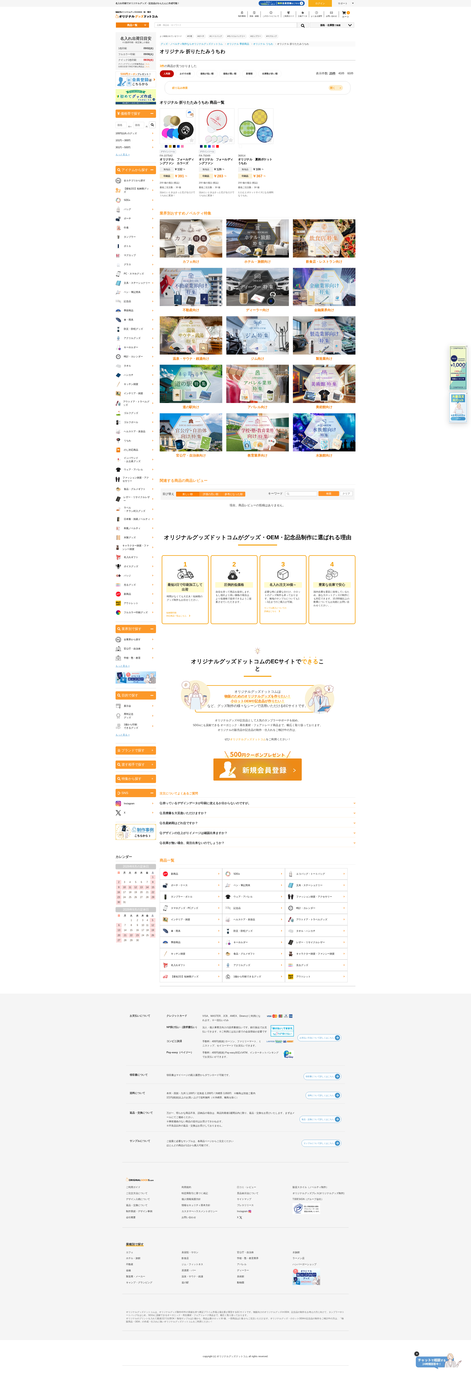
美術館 (240, 1276)
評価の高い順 (210, 494)
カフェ (129, 1252)
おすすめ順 (185, 73)
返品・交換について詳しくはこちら (318, 1119)
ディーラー (243, 1270)
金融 (128, 1270)
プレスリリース (245, 1205)
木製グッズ (130, 537)
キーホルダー (240, 942)
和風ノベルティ (132, 528)
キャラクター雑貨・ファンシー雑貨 (315, 953)
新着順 (249, 73)
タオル (127, 365)
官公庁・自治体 (132, 648)
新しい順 (188, 494)
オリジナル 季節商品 (238, 44)
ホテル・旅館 (133, 1258)
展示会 (127, 706)
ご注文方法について (137, 1193)
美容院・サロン (190, 1252)
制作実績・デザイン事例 (139, 1211)
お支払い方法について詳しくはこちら (317, 1038)
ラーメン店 (298, 1258)
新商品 (174, 873)
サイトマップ (244, 1199)
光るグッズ (302, 965)
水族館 (296, 1252)
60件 (350, 73)
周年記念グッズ (128, 716)
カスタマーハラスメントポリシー (199, 1211)
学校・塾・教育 (132, 657)
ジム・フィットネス (192, 1264)
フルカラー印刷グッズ (136, 612)
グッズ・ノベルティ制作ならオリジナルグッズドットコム (192, 44)
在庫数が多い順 (270, 73)
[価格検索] (152, 125)
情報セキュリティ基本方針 (196, 1205)
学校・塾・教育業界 (247, 1258)
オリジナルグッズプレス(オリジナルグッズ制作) (318, 1193)
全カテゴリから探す (134, 180)
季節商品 (175, 942)
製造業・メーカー (135, 1276)
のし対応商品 (131, 449)
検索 (328, 493)
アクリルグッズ (241, 965)
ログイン (320, 3)
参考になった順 (234, 494)
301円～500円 (123, 147)
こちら (147, 64)
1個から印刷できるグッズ (247, 976)
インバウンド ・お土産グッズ (132, 460)
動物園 (240, 1282)
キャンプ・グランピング (139, 1282)
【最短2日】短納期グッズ (185, 976)
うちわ (127, 440)
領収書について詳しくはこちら (320, 1076)
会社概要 (131, 1217)
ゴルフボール (131, 422)
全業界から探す (132, 639)
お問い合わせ (189, 1217)
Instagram (129, 803)
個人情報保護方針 (191, 1199)
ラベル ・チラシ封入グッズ (134, 509)
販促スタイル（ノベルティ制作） (310, 1187)
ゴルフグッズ (131, 413)
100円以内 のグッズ (126, 133)
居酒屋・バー (189, 1270)
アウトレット (303, 976)
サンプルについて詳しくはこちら (319, 1143)
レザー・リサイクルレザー (310, 942)
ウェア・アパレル (243, 896)
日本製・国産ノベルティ (137, 519)
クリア (346, 493)
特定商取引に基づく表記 (195, 1193)
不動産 (129, 1264)
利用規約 (186, 1187)
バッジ (127, 575)
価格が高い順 (229, 73)
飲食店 (185, 1258)
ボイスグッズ (131, 566)
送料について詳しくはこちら (321, 1095)
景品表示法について (247, 1193)
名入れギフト (178, 965)
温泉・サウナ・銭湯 (192, 1276)
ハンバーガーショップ (304, 1264)
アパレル (242, 1264)
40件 (341, 73)
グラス (127, 264)
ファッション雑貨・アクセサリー (314, 896)
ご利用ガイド (133, 1187)
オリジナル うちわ (263, 44)
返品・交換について (137, 1205)
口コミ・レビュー (246, 1187)
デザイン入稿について (138, 1199)
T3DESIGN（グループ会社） (308, 1199)
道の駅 (185, 1282)
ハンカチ (128, 375)
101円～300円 (123, 140)
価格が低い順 (207, 73)
